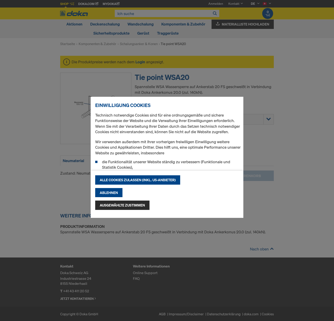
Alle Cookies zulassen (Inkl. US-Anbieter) (138, 180)
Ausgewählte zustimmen (122, 205)
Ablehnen (109, 192)
